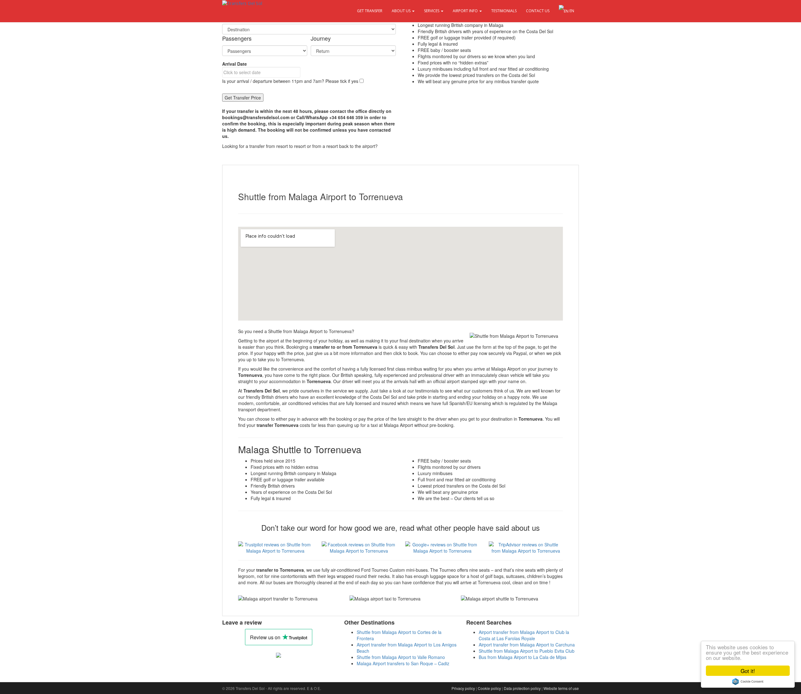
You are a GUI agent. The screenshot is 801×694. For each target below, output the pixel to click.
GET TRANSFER (369, 10)
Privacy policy (463, 688)
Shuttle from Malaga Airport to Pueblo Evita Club (526, 651)
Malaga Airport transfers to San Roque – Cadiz (403, 663)
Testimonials (504, 10)
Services (432, 10)
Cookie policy (489, 688)
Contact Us (537, 10)
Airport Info (466, 10)
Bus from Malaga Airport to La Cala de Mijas (522, 657)
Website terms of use (561, 688)
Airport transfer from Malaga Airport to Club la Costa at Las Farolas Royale (524, 635)
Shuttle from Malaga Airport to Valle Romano (401, 657)
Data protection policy (522, 688)
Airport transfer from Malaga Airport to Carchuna (527, 644)
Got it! (748, 671)
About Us (401, 10)
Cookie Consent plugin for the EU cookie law (747, 681)
